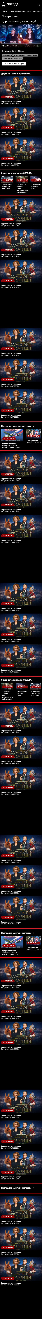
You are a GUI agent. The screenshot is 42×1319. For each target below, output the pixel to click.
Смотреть (9, 97)
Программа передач (20, 11)
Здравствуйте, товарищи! (19, 21)
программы (7, 55)
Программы (10, 16)
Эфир (4, 11)
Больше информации (14, 64)
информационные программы (25, 55)
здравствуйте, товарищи (12, 58)
